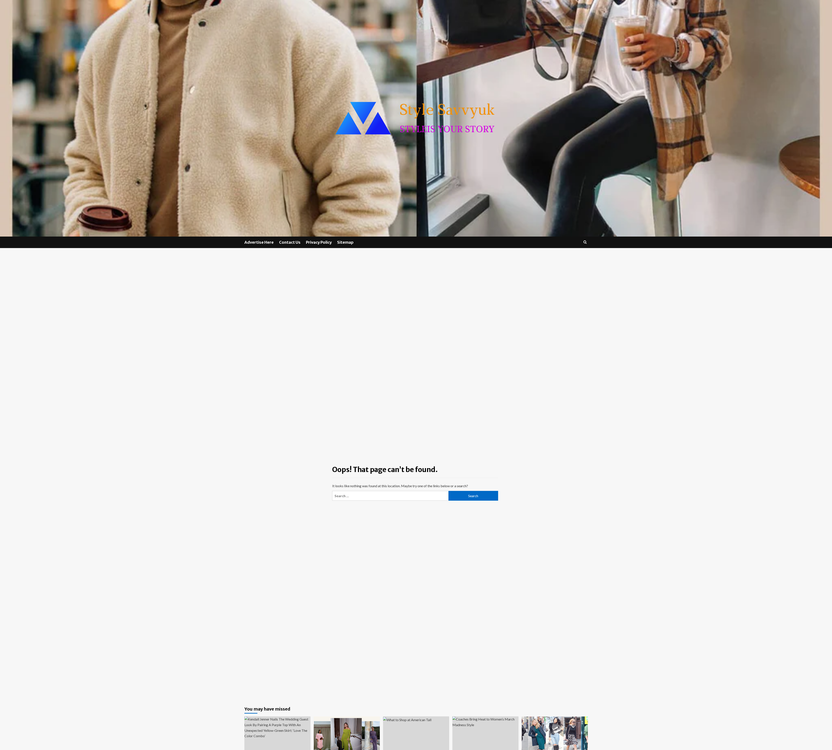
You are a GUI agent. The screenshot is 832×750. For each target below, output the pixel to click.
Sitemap (345, 242)
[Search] (585, 242)
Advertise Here (259, 242)
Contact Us (290, 242)
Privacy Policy (319, 242)
